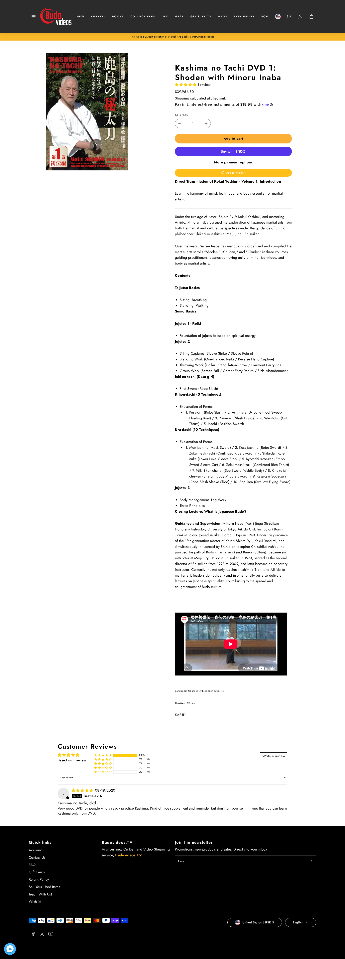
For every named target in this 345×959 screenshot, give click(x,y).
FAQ (32, 864)
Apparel (98, 16)
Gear (179, 16)
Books (118, 16)
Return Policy (39, 879)
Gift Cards (37, 872)
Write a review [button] (273, 756)
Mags (222, 16)
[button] (33, 16)
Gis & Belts (200, 16)
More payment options (233, 162)
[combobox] (289, 19)
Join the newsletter (194, 842)
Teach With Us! (40, 894)
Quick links (40, 842)
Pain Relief (244, 16)
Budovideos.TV (117, 842)
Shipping (182, 98)
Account (35, 850)
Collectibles (143, 16)
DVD (165, 16)
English (298, 922)
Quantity (181, 115)
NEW (81, 16)
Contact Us (37, 857)
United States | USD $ (258, 922)
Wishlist (35, 901)
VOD (265, 16)
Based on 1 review (72, 760)
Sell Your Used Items (44, 886)
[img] (83, 790)
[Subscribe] (311, 861)
